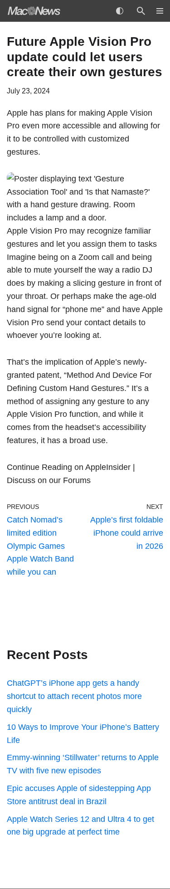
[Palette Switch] (119, 11)
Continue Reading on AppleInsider (69, 467)
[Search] (141, 11)
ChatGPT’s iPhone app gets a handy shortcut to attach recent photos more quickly (74, 696)
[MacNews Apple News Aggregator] (34, 11)
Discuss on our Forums (49, 480)
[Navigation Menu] (156, 11)
